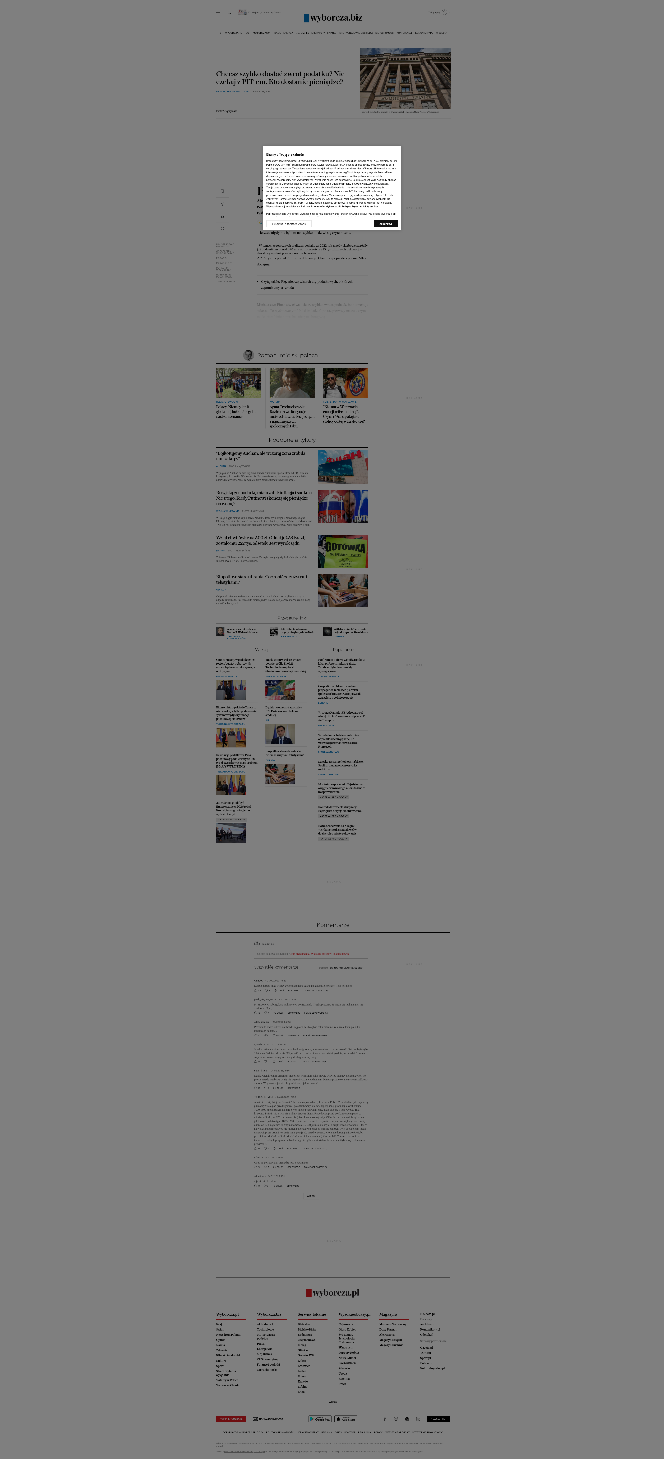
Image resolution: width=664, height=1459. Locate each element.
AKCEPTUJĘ (386, 223)
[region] (332, 188)
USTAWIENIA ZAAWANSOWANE (289, 223)
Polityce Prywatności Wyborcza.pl (320, 206)
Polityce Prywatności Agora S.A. (360, 206)
